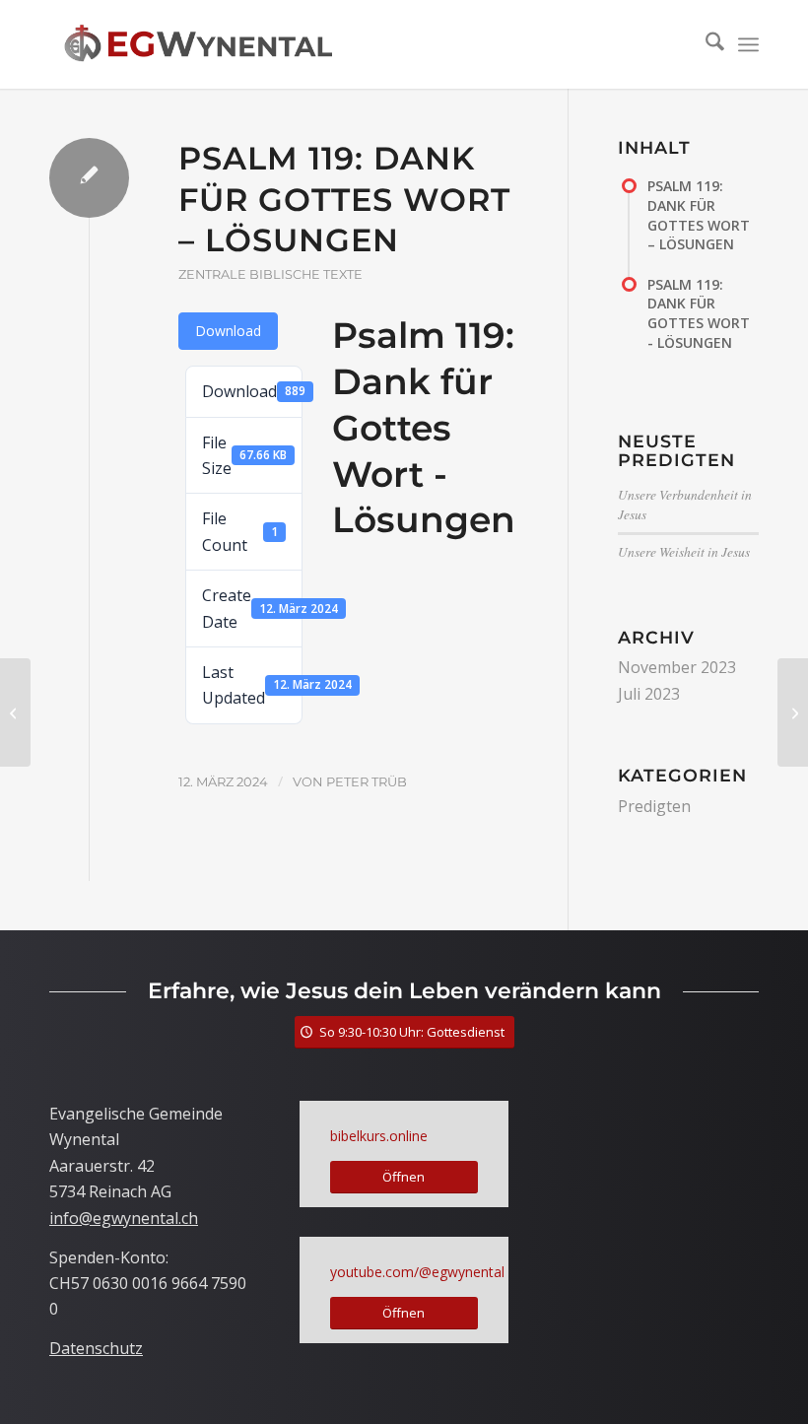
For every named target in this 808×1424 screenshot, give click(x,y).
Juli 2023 (649, 694)
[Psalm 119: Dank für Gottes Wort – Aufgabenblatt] (15, 712)
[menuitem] (705, 44)
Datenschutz (96, 1348)
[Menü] (748, 44)
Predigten (654, 806)
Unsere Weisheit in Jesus (684, 551)
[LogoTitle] (198, 44)
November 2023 (677, 667)
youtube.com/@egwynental (417, 1271)
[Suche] (705, 44)
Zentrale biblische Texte (270, 274)
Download (228, 330)
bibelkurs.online (379, 1135)
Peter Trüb (366, 781)
